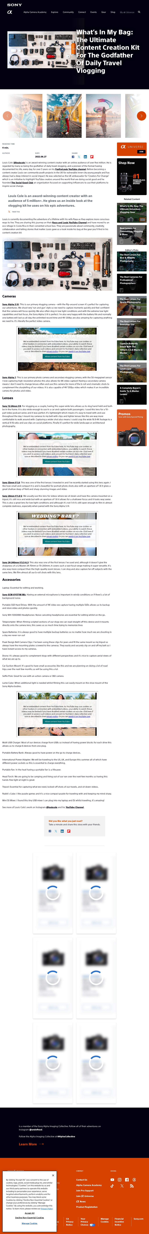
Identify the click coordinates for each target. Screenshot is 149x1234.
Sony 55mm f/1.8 (11, 482)
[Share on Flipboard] (91, 156)
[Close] (53, 1175)
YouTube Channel (75, 807)
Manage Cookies (29, 1223)
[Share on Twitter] (79, 156)
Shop (113, 12)
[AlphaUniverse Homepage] (10, 12)
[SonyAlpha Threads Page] (134, 1180)
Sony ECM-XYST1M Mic (14, 594)
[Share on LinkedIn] (85, 156)
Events (94, 12)
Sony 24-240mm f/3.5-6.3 (15, 562)
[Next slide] (141, 116)
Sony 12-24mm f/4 (11, 406)
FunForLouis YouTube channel (70, 169)
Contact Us (81, 1179)
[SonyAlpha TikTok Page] (112, 1186)
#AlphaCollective (66, 1136)
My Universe (127, 12)
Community (68, 12)
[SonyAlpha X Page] (122, 1186)
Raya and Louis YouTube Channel (69, 222)
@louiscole (19, 162)
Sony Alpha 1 (9, 377)
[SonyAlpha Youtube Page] (112, 1180)
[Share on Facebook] (73, 157)
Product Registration (86, 1206)
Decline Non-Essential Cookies (29, 1217)
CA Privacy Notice (69, 1221)
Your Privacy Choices (84, 1221)
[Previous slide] (7, 116)
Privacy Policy (47, 1208)
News (82, 1201)
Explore (54, 12)
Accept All (29, 1213)
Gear (103, 12)
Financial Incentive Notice (119, 1221)
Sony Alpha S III (10, 304)
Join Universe (85, 1196)
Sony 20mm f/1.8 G (12, 495)
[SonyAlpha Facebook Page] (127, 1180)
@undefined (35, 1129)
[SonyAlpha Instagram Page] (119, 1180)
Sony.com (138, 1218)
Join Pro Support (84, 1190)
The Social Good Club (22, 182)
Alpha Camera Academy (35, 12)
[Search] (139, 12)
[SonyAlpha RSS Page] (132, 1186)
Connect (82, 12)
